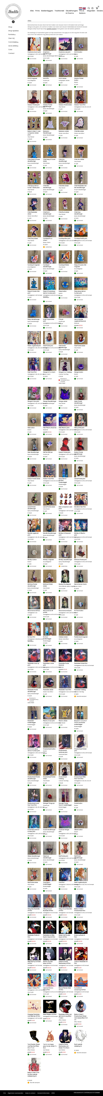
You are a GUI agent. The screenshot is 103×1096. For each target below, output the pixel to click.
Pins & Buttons (82, 12)
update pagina (51, 28)
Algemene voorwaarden (15, 1093)
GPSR (53, 1093)
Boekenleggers (47, 11)
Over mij (11, 38)
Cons (10, 49)
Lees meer (62, 383)
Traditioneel (59, 11)
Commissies (12, 42)
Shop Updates (13, 31)
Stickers (100, 11)
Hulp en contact (30, 1093)
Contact (11, 53)
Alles (32, 11)
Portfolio (11, 34)
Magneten (91, 11)
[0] (96, 8)
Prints (37, 11)
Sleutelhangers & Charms (72, 12)
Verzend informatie (43, 1093)
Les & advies (12, 46)
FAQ (4, 1093)
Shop (10, 27)
